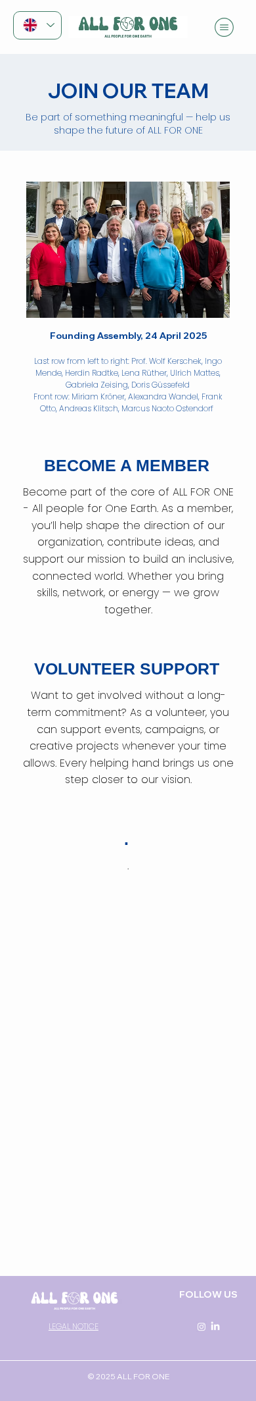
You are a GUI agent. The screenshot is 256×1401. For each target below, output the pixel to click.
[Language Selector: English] (37, 25)
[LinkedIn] (215, 1326)
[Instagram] (201, 1326)
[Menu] (225, 27)
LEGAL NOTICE (73, 1326)
